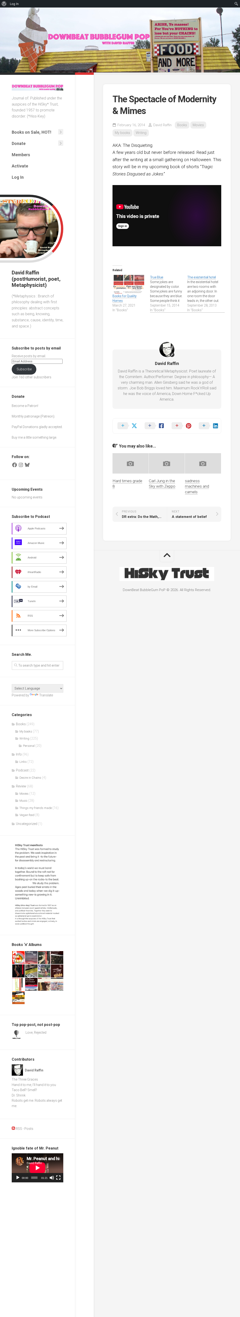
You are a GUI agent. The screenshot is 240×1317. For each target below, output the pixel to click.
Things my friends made (35, 808)
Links (23, 761)
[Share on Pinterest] (180, 425)
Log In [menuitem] (14, 4)
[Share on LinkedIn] (207, 425)
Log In (18, 177)
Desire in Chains (30, 777)
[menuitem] (4, 4)
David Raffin (162, 125)
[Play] (17, 1177)
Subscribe (24, 369)
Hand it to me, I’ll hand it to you (34, 1085)
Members (21, 154)
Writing (24, 738)
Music (23, 800)
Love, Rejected (36, 1032)
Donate (19, 143)
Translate (46, 695)
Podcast (22, 770)
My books (25, 731)
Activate (20, 165)
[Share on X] (126, 425)
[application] (37, 1167)
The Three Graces (25, 1079)
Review (21, 786)
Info (19, 754)
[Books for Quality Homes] (128, 284)
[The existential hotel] (206, 293)
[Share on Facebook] (153, 425)
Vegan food (26, 815)
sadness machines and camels (197, 486)
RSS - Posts (24, 1129)
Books (21, 724)
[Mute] (51, 1177)
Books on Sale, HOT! (31, 132)
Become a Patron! (25, 406)
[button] (18, 957)
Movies (24, 793)
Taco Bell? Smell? (24, 1090)
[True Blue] (169, 293)
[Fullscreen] (58, 1177)
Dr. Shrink (19, 1095)
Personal (29, 746)
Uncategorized (26, 824)
